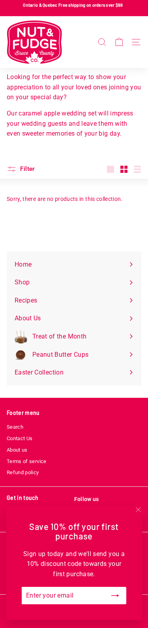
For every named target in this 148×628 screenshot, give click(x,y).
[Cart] (119, 42)
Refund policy (23, 472)
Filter (27, 168)
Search (15, 427)
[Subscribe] (115, 595)
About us (17, 450)
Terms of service (27, 461)
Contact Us (20, 438)
